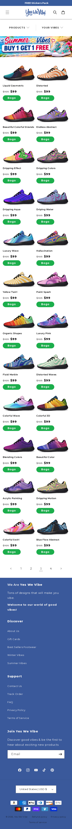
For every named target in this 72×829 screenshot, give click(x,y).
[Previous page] (11, 568)
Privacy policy (58, 817)
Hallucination (44, 250)
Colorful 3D (43, 415)
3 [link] (41, 568)
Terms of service (38, 822)
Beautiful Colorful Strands (18, 127)
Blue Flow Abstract (47, 539)
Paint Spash (43, 292)
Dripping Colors (46, 168)
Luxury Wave (11, 250)
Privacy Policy (16, 710)
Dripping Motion (46, 498)
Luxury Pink (43, 333)
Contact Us (14, 686)
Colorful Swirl (11, 539)
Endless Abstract (46, 127)
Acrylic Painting (12, 498)
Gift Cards (13, 639)
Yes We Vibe (21, 816)
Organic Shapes (12, 333)
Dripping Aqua (11, 209)
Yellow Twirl (10, 292)
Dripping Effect (12, 168)
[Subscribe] (60, 754)
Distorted (42, 85)
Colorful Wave (11, 415)
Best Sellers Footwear (21, 647)
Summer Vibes (16, 663)
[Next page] (61, 568)
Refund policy (39, 817)
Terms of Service (18, 718)
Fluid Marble (10, 374)
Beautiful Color (45, 457)
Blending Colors (12, 457)
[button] (7, 12)
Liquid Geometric (13, 85)
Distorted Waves (46, 374)
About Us (13, 631)
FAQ (10, 702)
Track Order (15, 693)
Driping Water (45, 209)
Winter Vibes (15, 655)
